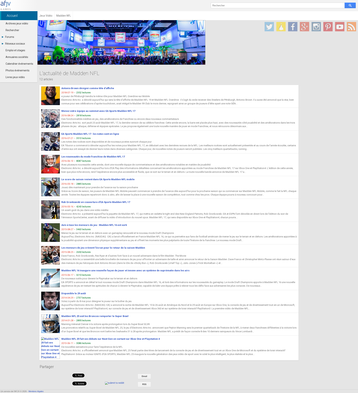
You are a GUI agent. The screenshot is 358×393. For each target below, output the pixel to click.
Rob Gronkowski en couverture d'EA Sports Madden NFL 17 (95, 202)
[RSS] (351, 26)
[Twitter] (269, 26)
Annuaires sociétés (17, 57)
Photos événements (17, 70)
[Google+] (304, 26)
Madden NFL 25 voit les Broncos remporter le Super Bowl (94, 316)
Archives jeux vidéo (17, 23)
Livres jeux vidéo (15, 77)
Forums (9, 36)
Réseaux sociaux (15, 43)
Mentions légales (36, 391)
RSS (144, 384)
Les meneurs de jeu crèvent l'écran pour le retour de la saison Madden (103, 247)
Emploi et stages (15, 50)
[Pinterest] (328, 26)
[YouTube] (339, 26)
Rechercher (12, 30)
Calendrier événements (19, 63)
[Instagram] (316, 26)
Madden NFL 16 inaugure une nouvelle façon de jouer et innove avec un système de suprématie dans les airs (125, 270)
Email (144, 376)
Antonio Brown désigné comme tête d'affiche (87, 88)
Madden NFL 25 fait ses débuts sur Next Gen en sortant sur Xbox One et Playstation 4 (110, 338)
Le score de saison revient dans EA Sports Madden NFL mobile (98, 179)
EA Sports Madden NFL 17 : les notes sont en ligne (90, 133)
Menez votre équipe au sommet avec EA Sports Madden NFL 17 (98, 111)
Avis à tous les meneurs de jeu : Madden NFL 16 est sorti (94, 225)
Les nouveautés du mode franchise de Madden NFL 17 (93, 156)
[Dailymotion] (281, 26)
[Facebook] (292, 26)
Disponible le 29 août (73, 293)
